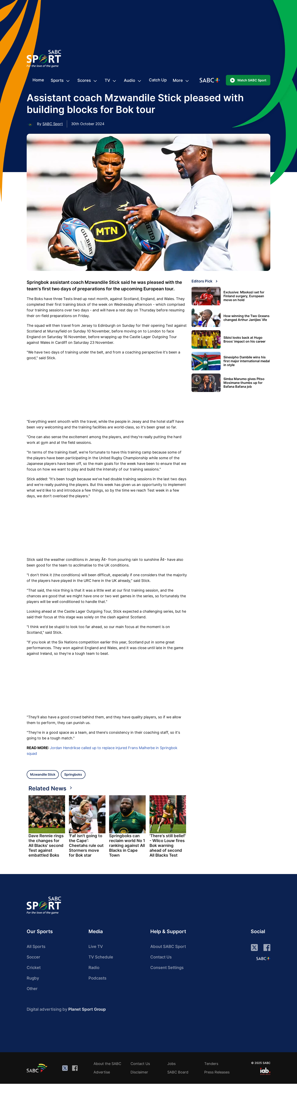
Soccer (33, 957)
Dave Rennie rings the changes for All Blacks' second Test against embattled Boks (46, 845)
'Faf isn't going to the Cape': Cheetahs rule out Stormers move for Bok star (86, 845)
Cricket (34, 967)
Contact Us (161, 957)
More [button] (178, 80)
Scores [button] (84, 80)
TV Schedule (100, 957)
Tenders (211, 1064)
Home (38, 80)
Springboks (73, 774)
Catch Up (158, 80)
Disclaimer (139, 1072)
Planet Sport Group (87, 1009)
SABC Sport (52, 124)
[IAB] (265, 1071)
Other (32, 988)
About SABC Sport (168, 946)
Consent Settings (167, 967)
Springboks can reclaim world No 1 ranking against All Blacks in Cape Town (127, 845)
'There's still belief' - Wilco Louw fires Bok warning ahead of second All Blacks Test (168, 845)
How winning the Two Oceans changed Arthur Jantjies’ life (246, 318)
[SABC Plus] (263, 958)
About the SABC (107, 1064)
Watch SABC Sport (251, 80)
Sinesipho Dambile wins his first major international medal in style (246, 361)
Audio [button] (129, 80)
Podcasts (97, 978)
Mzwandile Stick (42, 774)
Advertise (102, 1072)
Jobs (171, 1064)
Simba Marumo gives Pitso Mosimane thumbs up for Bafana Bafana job (243, 383)
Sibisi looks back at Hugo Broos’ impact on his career (244, 339)
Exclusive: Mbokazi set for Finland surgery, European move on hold (243, 296)
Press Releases (217, 1072)
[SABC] (37, 1068)
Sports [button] (57, 80)
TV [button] (107, 80)
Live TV (95, 946)
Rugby (33, 978)
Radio (93, 967)
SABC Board (177, 1072)
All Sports (36, 946)
